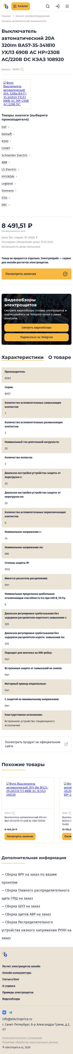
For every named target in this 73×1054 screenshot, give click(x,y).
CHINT (6, 148)
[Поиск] (47, 6)
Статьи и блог (10, 979)
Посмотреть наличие (20, 274)
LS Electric (9, 169)
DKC (4, 205)
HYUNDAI (8, 176)
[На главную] (6, 6)
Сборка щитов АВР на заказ (28, 914)
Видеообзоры (11, 999)
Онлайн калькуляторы (16, 973)
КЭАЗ (5, 141)
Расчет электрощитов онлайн (21, 966)
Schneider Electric (15, 155)
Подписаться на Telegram (36, 337)
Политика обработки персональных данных (30, 1042)
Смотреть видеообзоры (36, 327)
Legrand (7, 183)
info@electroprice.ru (17, 1019)
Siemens (8, 191)
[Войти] (57, 6)
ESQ (4, 198)
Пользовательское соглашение (22, 1038)
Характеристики (23, 357)
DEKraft (7, 134)
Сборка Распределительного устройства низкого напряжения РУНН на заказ (36, 930)
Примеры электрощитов (17, 992)
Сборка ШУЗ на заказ (22, 906)
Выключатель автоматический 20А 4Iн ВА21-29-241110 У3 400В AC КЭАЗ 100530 (25, 819)
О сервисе (8, 986)
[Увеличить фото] (16, 94)
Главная (6, 16)
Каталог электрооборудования (33, 16)
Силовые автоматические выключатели (24, 21)
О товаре (59, 357)
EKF (4, 127)
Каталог (23, 6)
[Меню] (67, 6)
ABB (4, 162)
